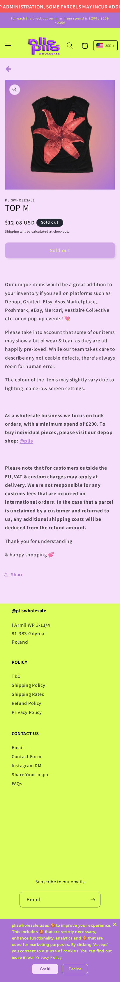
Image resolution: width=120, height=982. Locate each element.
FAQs (17, 784)
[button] (8, 45)
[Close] (115, 924)
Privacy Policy (27, 712)
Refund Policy (26, 703)
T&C (16, 676)
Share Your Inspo (30, 775)
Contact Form (26, 756)
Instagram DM (26, 765)
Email (18, 747)
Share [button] (17, 574)
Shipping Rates (28, 694)
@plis (26, 440)
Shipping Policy (28, 685)
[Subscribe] (93, 899)
